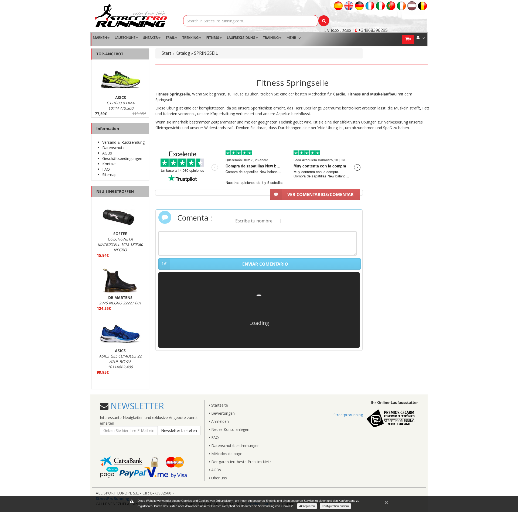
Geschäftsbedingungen (122, 158)
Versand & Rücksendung (123, 142)
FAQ (106, 169)
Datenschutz (113, 147)
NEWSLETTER (136, 406)
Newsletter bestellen (179, 430)
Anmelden (219, 421)
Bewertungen (222, 413)
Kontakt (109, 163)
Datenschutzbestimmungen (235, 445)
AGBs (107, 153)
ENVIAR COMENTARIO (265, 264)
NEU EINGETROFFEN (115, 191)
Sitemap (109, 174)
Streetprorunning (348, 414)
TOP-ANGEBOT (109, 53)
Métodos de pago (226, 453)
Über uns (218, 477)
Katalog (182, 53)
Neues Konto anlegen (229, 429)
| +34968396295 (370, 30)
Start (166, 53)
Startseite (219, 405)
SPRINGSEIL (206, 53)
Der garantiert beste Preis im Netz (240, 461)
